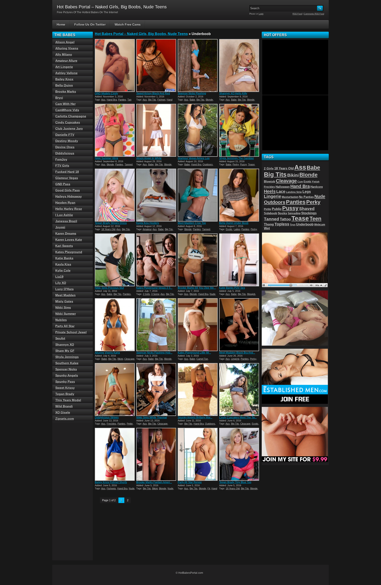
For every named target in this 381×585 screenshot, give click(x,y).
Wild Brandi (64, 406)
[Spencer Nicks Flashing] (198, 65)
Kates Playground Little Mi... (194, 352)
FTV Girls (62, 165)
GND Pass (62, 184)
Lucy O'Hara (64, 289)
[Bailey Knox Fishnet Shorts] (115, 454)
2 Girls (146, 294)
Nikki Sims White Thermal (151, 417)
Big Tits (152, 99)
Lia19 (59, 276)
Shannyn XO (64, 344)
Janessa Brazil (66, 221)
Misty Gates (64, 301)
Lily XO (60, 283)
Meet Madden (65, 295)
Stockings (309, 213)
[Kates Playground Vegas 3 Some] (156, 259)
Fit (208, 488)
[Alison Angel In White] (156, 130)
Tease (251, 164)
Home (61, 24)
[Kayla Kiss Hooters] (156, 195)
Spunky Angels (66, 375)
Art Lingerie (64, 67)
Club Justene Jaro (69, 128)
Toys (292, 224)
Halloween (283, 186)
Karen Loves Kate (68, 239)
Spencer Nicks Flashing (192, 93)
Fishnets (111, 488)
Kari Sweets (64, 246)
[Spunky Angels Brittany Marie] (198, 389)
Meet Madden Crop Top (192, 223)
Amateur (147, 229)
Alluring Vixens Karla (107, 352)
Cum (300, 181)
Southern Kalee (66, 363)
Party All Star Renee (190, 482)
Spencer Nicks (66, 369)
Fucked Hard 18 (67, 171)
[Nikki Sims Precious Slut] (115, 259)
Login (261, 14)
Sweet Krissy (65, 387)
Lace (280, 191)
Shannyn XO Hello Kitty (233, 93)
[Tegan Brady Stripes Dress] (115, 195)
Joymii (60, 227)
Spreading (294, 213)
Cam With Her (65, 104)
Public (277, 209)
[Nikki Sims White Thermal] (156, 389)
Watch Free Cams (128, 24)
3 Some (155, 294)
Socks (282, 213)
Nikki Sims (63, 307)
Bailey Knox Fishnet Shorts (111, 482)
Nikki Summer (65, 313)
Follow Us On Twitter (90, 24)
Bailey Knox (64, 79)
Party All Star (65, 326)
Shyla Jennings (67, 357)
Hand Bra (112, 99)
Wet (267, 228)
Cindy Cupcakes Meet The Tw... (238, 417)
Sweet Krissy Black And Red (153, 93)
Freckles (111, 423)
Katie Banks (64, 258)
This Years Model (68, 400)
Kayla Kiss (63, 264)
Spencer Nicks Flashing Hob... (154, 352)
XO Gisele (62, 412)
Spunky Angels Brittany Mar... (195, 417)
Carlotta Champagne (70, 116)
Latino (237, 229)
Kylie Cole (63, 270)
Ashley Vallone (66, 73)
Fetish (315, 181)
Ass (103, 99)
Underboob (305, 224)
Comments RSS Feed (314, 14)
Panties (122, 99)
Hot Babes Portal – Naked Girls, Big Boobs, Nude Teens (141, 34)
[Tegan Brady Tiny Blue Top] (239, 454)
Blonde (209, 99)
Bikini (120, 359)
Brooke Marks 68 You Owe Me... (197, 287)
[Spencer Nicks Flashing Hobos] (156, 324)
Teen (315, 219)
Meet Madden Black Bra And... (237, 352)
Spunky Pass (65, 381)
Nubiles (61, 320)
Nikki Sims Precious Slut (109, 287)
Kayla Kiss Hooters (147, 223)
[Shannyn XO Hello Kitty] (239, 65)
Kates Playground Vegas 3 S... (154, 287)
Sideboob (270, 213)
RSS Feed (297, 14)
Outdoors (208, 164)
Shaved (307, 208)
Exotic (229, 229)
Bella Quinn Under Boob (233, 223)
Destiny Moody (66, 141)
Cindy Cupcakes (67, 122)
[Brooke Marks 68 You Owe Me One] (198, 259)
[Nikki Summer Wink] (115, 130)
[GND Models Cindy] (115, 65)
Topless (282, 224)
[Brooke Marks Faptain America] (156, 454)
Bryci (59, 97)
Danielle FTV (64, 134)
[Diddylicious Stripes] (115, 389)
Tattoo (285, 219)
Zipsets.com (64, 418)
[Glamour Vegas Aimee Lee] (198, 130)
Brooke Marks (65, 91)
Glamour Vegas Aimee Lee (194, 158)
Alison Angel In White (149, 158)
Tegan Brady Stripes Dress (111, 223)
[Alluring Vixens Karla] (115, 324)
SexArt (60, 338)
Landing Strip (294, 192)
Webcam (319, 224)
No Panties (306, 197)
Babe (192, 99)
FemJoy (61, 159)
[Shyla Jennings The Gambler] (239, 130)
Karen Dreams (65, 233)
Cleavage (129, 359)
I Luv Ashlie (64, 215)
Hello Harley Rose (68, 209)
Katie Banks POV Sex (232, 287)
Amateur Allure (66, 60)
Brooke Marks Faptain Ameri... (154, 482)
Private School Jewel (71, 332)
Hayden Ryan (65, 202)
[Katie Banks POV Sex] (239, 259)
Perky (236, 164)
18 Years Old (108, 229)
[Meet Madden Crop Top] (198, 195)
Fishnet (161, 99)
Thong (269, 224)
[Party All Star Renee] (198, 454)
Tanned (129, 164)
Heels (270, 191)
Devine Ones (65, 147)
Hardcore (316, 186)
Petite (130, 423)
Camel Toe (202, 359)
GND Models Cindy (106, 93)
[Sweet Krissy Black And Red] (156, 65)
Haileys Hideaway (68, 196)
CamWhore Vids (67, 110)
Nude (212, 294)
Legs (307, 192)
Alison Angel (65, 42)
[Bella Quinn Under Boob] (239, 195)
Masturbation (290, 197)
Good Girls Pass (67, 190)
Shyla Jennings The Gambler (236, 158)
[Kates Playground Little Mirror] (198, 324)
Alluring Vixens (66, 48)
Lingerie (235, 359)
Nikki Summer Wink (106, 158)
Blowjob (251, 294)
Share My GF (65, 350)
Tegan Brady (64, 394)
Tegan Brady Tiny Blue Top (235, 482)
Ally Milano (63, 54)
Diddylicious (64, 153)
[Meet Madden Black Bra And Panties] (239, 324)
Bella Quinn (64, 85)
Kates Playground (68, 252)
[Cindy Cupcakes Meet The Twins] (239, 389)
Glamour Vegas (66, 178)
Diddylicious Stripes (107, 417)
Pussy (243, 164)
